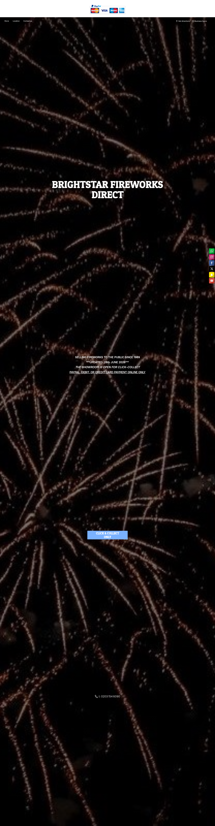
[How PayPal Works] (107, 15)
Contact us (27, 21)
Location (16, 21)
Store (6, 21)
